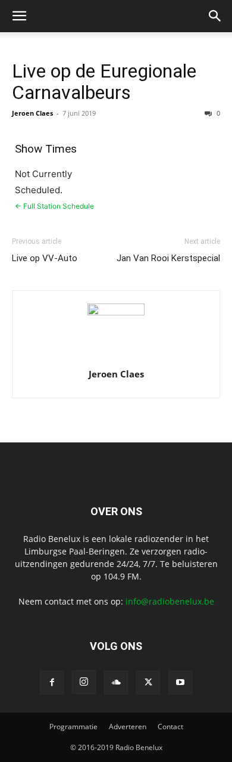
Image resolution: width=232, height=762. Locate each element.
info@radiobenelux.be (170, 601)
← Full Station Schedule (54, 206)
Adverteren (127, 726)
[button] (19, 16)
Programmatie (73, 726)
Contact (170, 726)
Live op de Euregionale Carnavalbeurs (104, 82)
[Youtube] (180, 683)
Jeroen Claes (32, 113)
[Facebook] (52, 683)
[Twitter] (148, 683)
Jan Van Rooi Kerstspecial (168, 258)
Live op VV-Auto (44, 258)
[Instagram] (84, 682)
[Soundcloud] (116, 683)
